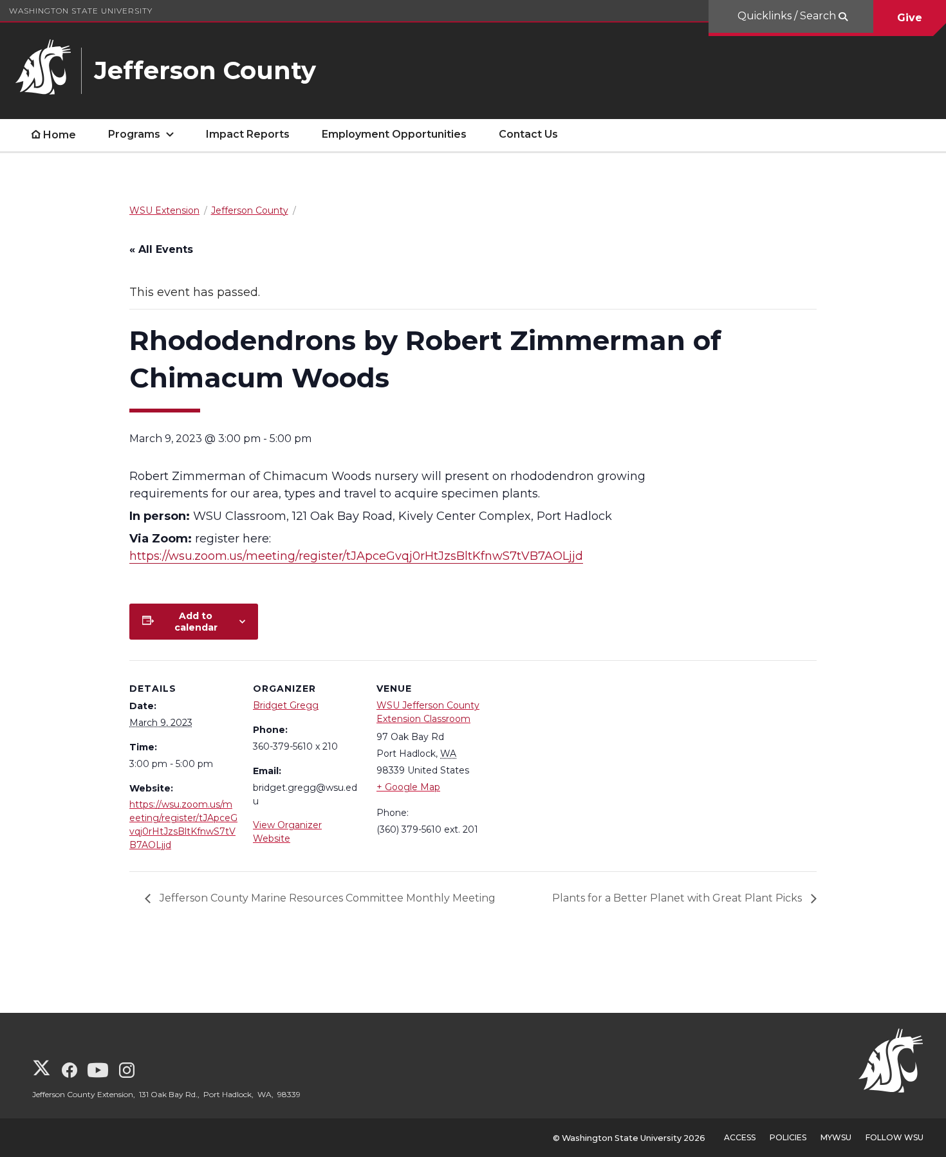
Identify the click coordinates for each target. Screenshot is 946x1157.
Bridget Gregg (286, 705)
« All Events (161, 249)
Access (740, 1137)
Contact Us (528, 134)
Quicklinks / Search (788, 16)
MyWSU (836, 1137)
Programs (134, 134)
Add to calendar (196, 621)
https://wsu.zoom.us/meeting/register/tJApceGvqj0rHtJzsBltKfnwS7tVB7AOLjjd (356, 556)
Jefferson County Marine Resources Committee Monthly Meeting (326, 898)
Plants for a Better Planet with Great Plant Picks (678, 898)
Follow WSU (894, 1137)
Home (59, 135)
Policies (788, 1137)
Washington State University (81, 10)
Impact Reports (248, 134)
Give (909, 18)
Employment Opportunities (394, 134)
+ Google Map (408, 787)
